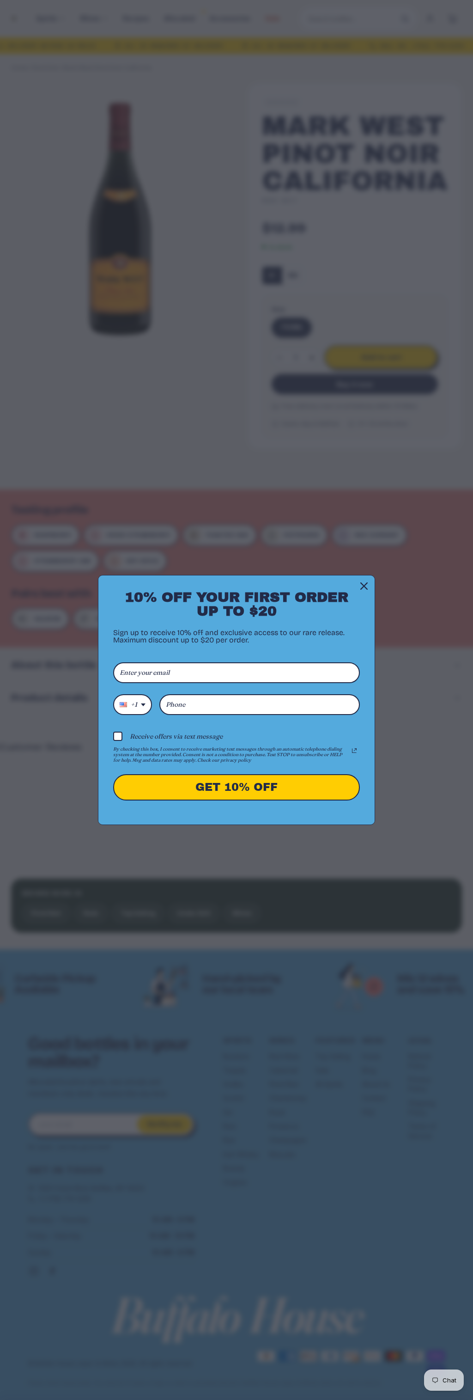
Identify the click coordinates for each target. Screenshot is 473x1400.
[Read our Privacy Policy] (354, 750)
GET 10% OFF (236, 787)
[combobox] (132, 704)
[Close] (364, 586)
